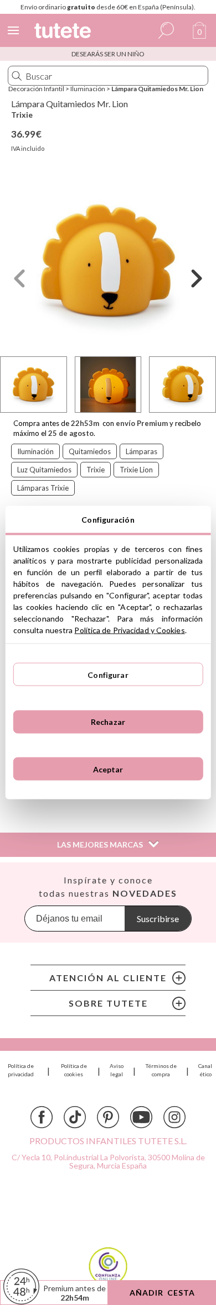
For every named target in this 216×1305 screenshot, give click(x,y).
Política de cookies (74, 1069)
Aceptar (108, 768)
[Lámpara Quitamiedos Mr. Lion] (108, 261)
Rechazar (108, 722)
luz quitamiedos (44, 469)
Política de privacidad (21, 1069)
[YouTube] (141, 1117)
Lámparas (141, 451)
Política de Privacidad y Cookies (129, 630)
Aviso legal (117, 1069)
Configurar (108, 674)
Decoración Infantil (36, 89)
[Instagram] (174, 1117)
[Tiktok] (75, 1117)
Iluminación (87, 89)
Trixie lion (136, 469)
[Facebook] (41, 1117)
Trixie (22, 114)
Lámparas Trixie (43, 487)
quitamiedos (90, 451)
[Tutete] (64, 32)
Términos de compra (161, 1069)
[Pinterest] (108, 1117)
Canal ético (205, 1069)
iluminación (35, 451)
